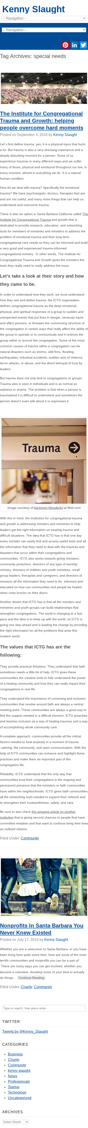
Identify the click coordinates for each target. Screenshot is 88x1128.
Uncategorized (19, 1098)
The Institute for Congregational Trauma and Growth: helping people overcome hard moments (41, 121)
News (12, 1076)
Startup (13, 1087)
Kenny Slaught (33, 9)
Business (15, 1054)
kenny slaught (19, 1071)
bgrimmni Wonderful (48, 508)
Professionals (19, 1081)
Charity (26, 987)
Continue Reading (31, 978)
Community (30, 838)
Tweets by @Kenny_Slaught (25, 1031)
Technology (17, 1092)
